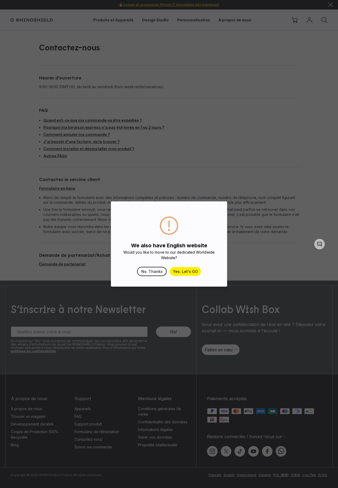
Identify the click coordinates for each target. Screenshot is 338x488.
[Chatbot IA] (319, 244)
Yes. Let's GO (185, 271)
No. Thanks (152, 271)
